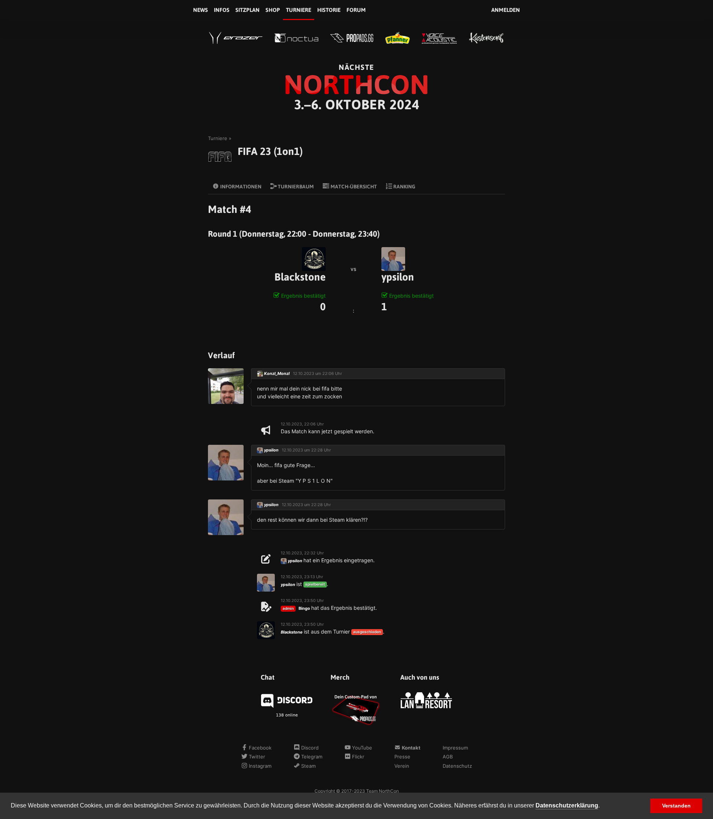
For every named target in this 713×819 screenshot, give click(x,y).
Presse (402, 757)
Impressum (455, 748)
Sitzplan (247, 10)
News (200, 10)
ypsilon (397, 277)
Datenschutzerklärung (566, 805)
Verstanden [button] (676, 806)
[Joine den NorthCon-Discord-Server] (287, 700)
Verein (401, 766)
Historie (329, 10)
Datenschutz (457, 766)
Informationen (240, 187)
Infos (221, 10)
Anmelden (505, 10)
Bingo (304, 608)
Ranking (403, 187)
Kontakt (410, 748)
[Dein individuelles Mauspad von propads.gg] (356, 709)
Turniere (298, 10)
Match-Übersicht (353, 187)
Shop (273, 10)
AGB (448, 757)
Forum (356, 10)
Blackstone (300, 277)
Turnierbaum (295, 187)
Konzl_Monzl (277, 373)
